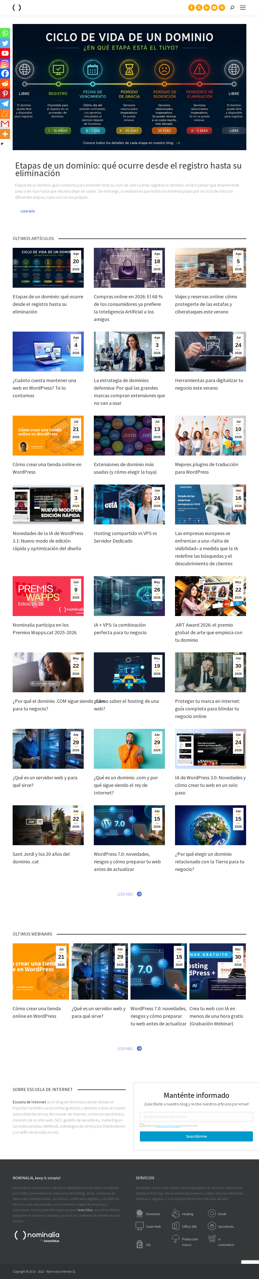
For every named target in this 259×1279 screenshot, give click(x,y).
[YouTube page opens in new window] (214, 7)
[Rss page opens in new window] (222, 7)
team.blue (85, 1210)
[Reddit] (5, 83)
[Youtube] (5, 53)
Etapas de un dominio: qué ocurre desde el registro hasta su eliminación (48, 304)
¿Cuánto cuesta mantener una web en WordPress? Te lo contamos (44, 387)
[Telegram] (5, 104)
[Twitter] (5, 43)
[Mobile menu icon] (242, 7)
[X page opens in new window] (199, 7)
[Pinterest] (5, 94)
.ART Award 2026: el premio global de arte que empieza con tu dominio (208, 632)
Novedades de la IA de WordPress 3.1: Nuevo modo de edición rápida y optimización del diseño (48, 540)
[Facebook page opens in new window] (191, 7)
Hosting (187, 1214)
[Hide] (2, 144)
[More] (5, 134)
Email (222, 1214)
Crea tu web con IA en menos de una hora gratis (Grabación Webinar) (216, 1016)
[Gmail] (5, 124)
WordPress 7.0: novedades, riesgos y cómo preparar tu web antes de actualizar (127, 861)
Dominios (153, 1214)
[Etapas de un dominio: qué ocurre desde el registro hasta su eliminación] (129, 87)
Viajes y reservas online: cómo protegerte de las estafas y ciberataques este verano (206, 304)
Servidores (226, 1226)
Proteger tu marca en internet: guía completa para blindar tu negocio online (207, 708)
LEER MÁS (125, 894)
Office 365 (189, 1226)
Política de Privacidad (168, 1126)
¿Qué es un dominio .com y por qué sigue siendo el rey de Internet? (126, 785)
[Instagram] (5, 63)
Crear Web (153, 1226)
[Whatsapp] (5, 33)
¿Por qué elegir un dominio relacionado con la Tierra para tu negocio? (209, 861)
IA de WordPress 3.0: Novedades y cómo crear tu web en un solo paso (210, 785)
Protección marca (190, 1242)
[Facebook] (5, 73)
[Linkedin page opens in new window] (206, 7)
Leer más (27, 211)
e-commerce (226, 1242)
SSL (148, 1244)
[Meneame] (5, 114)
